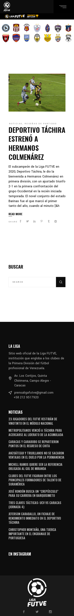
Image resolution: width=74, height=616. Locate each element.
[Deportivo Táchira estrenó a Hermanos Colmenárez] (37, 93)
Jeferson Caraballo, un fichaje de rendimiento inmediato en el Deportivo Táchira (35, 518)
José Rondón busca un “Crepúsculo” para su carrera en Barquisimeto (33, 493)
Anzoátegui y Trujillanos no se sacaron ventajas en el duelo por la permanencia (36, 455)
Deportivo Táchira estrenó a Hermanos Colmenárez (37, 143)
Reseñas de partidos (41, 123)
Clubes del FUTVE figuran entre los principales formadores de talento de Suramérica (35, 480)
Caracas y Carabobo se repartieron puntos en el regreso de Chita (34, 443)
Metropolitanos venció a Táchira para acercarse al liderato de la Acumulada (36, 432)
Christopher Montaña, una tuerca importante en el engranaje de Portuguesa (32, 533)
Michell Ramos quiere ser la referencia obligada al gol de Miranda (35, 466)
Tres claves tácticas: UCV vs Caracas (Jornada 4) (35, 504)
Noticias (15, 123)
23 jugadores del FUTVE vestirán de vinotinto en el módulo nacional (33, 421)
